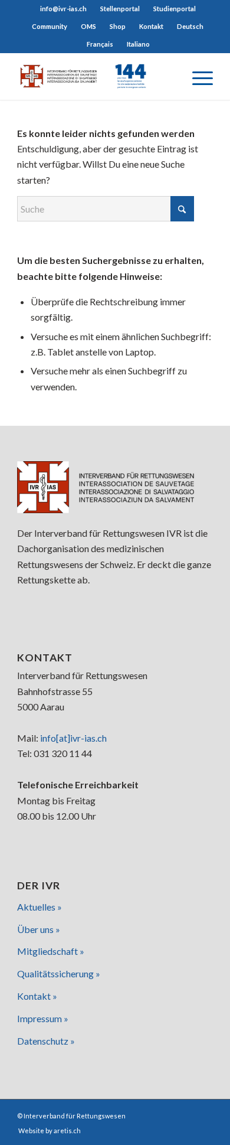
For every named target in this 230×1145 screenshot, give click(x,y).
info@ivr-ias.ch (63, 8)
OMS (88, 26)
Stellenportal (120, 8)
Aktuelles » (39, 906)
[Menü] (196, 76)
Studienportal (174, 8)
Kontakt (151, 26)
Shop (118, 26)
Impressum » (42, 1018)
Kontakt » (37, 996)
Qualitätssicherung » (58, 973)
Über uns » (38, 929)
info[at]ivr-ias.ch (73, 737)
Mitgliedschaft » (50, 951)
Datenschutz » (46, 1040)
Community (49, 26)
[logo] (95, 76)
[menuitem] (63, 9)
